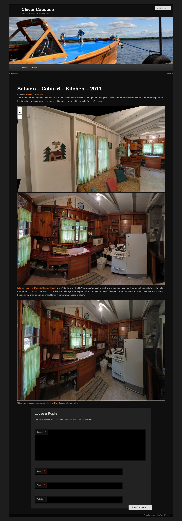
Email (41, 485)
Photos (34, 67)
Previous (13, 73)
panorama (40, 403)
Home (24, 67)
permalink (74, 403)
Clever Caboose (38, 9)
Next (170, 73)
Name (41, 471)
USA (61, 287)
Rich (41, 94)
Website (40, 499)
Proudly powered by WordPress (156, 515)
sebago (48, 403)
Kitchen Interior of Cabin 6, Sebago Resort (36, 287)
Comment (41, 432)
